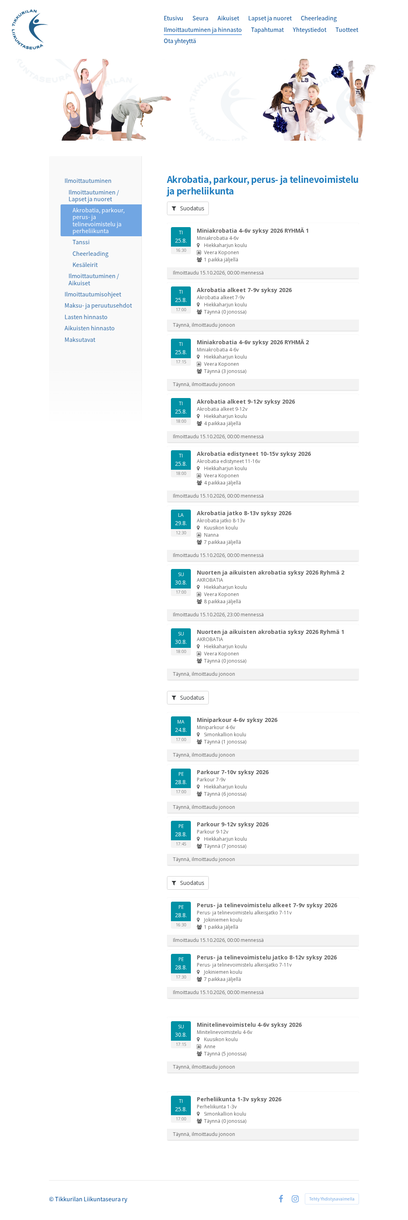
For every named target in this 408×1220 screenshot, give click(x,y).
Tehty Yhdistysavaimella (332, 1199)
